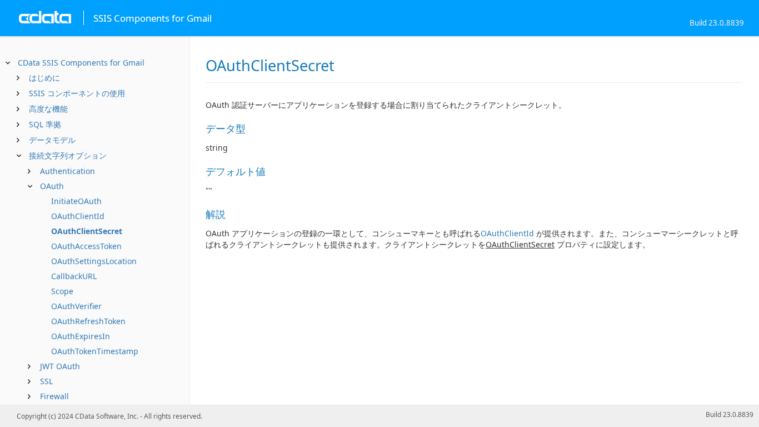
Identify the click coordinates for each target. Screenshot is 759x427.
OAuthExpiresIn (80, 336)
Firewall (54, 396)
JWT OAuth (60, 366)
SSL (46, 381)
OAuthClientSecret (86, 231)
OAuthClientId (77, 216)
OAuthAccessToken (86, 246)
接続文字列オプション (68, 155)
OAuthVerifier (76, 306)
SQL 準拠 (45, 124)
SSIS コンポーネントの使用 (77, 93)
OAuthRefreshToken (88, 321)
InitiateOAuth (76, 201)
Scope (62, 291)
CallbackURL (74, 276)
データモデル (52, 140)
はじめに (44, 77)
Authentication (67, 171)
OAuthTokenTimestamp (94, 351)
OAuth (52, 186)
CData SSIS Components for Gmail (81, 62)
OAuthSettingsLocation (94, 261)
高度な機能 (48, 108)
